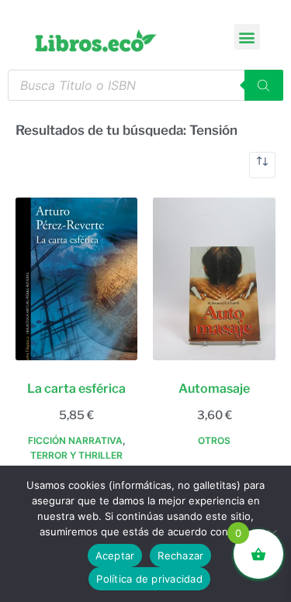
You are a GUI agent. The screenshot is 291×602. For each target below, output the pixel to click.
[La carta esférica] (76, 279)
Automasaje (214, 388)
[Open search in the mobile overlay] (145, 85)
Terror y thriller (76, 455)
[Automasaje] (214, 279)
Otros (214, 440)
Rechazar (180, 555)
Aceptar (115, 555)
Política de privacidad (149, 579)
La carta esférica (76, 388)
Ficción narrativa (75, 440)
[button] (247, 37)
